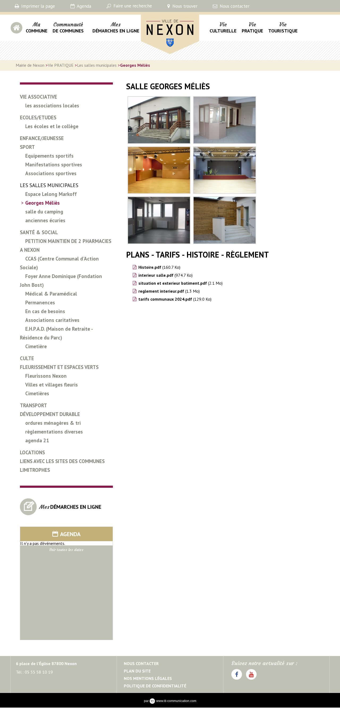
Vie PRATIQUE (61, 65)
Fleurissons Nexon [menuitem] (46, 376)
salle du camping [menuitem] (44, 211)
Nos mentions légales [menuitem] (148, 678)
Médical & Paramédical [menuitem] (51, 294)
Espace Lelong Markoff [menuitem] (51, 194)
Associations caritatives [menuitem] (52, 320)
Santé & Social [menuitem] (39, 232)
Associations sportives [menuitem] (50, 173)
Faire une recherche (132, 6)
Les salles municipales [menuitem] (49, 185)
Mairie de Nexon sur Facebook (236, 679)
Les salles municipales (97, 65)
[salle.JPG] (159, 170)
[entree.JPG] (159, 120)
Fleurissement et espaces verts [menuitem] (59, 367)
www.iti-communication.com (176, 701)
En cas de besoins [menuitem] (45, 311)
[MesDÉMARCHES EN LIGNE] (59, 513)
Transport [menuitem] (33, 405)
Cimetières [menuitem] (37, 393)
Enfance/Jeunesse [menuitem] (42, 138)
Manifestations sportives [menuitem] (53, 164)
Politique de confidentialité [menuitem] (155, 685)
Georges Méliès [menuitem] (42, 203)
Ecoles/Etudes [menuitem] (38, 117)
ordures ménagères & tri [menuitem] (53, 423)
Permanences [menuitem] (40, 302)
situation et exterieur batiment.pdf (180, 283)
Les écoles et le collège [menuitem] (51, 126)
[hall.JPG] (224, 120)
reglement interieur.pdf (169, 291)
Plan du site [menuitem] (137, 671)
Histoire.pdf (159, 267)
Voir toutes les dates (66, 549)
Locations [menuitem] (32, 452)
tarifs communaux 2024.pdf (174, 299)
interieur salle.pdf (165, 275)
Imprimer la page (37, 6)
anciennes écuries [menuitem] (45, 220)
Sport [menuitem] (27, 147)
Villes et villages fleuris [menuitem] (51, 384)
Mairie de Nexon (157, 57)
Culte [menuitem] (27, 358)
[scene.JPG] (224, 170)
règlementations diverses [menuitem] (54, 431)
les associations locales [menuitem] (52, 105)
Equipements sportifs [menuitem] (49, 156)
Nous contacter (233, 6)
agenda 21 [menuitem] (37, 440)
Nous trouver (184, 6)
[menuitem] (36, 30)
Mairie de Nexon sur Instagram (251, 679)
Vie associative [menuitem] (38, 97)
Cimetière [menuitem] (36, 346)
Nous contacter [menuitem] (141, 663)
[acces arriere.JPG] (224, 220)
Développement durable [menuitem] (50, 414)
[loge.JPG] (159, 220)
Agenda (83, 6)
